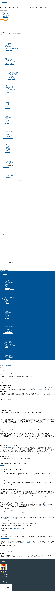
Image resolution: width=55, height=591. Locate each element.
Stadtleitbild (7, 45)
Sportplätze (8, 145)
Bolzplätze (8, 146)
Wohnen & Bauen (7, 114)
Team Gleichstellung (9, 85)
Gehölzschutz (8, 169)
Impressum (3, 559)
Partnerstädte (7, 39)
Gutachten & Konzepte (9, 51)
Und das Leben (4, 129)
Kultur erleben (7, 244)
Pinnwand (7, 103)
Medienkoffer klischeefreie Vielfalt (13, 83)
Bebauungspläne (9, 50)
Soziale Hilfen (7, 113)
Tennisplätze (8, 147)
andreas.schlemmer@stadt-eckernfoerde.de (31, 422)
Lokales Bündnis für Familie (9, 155)
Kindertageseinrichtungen (9, 131)
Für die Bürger (4, 94)
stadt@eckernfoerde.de (17, 528)
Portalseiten (4, 12)
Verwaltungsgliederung (8, 67)
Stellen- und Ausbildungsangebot (10, 89)
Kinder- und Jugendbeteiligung (9, 64)
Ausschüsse (6, 57)
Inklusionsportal (7, 108)
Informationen (8, 105)
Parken (7, 53)
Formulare (6, 122)
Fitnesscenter (8, 149)
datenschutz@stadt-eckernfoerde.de (44, 389)
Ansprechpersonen (8, 117)
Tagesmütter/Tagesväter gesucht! (10, 156)
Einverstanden (2, 465)
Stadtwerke (5, 16)
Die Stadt (3, 36)
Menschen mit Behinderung (9, 111)
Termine (7, 102)
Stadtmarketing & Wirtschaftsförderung (9, 15)
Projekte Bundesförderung (9, 154)
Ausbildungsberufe (9, 92)
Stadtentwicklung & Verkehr (9, 46)
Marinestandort (7, 44)
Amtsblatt (6, 116)
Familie (4, 343)
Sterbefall (6, 112)
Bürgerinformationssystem (9, 119)
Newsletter (6, 124)
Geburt (6, 96)
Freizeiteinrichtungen (8, 152)
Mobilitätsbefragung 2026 (9, 165)
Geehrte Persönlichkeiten (9, 42)
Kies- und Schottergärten (10, 175)
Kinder (6, 97)
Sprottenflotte (7, 166)
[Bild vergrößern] (3, 568)
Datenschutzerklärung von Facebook (35, 477)
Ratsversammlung (7, 56)
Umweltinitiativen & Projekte (10, 173)
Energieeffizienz (7, 163)
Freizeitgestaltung (7, 139)
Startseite (3, 379)
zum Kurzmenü (4, 3)
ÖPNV (7, 52)
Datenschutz (45, 505)
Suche (19, 33)
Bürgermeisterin (7, 201)
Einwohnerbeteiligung (8, 63)
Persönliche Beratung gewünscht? (13, 72)
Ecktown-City (7, 158)
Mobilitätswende (7, 164)
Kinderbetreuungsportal (10, 98)
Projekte (7, 80)
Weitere (7, 150)
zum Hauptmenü (4, 2)
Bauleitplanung (8, 47)
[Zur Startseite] (11, 24)
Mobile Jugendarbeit (8, 153)
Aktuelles (6, 37)
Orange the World (10, 81)
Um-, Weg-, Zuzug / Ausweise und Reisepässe (11, 209)
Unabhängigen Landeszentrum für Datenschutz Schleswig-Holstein (31, 542)
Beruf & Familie (10, 75)
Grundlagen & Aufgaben (10, 86)
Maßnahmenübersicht (9, 162)
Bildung (4, 130)
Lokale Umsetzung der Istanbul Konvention (14, 84)
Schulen (6, 132)
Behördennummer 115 (8, 118)
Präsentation (5, 183)
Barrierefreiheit (4, 561)
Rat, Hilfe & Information (9, 71)
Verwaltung (5, 66)
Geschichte (6, 38)
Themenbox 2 (8, 110)
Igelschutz (6, 176)
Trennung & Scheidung (11, 78)
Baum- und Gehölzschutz (8, 168)
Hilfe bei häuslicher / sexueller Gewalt (13, 73)
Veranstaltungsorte (8, 141)
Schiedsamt (6, 127)
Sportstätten (7, 143)
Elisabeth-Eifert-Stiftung (8, 120)
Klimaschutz (5, 160)
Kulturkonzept (7, 140)
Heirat (6, 100)
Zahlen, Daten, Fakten (8, 43)
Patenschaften (8, 40)
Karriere (7, 91)
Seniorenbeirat (8, 60)
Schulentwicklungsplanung (9, 135)
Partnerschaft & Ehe (11, 77)
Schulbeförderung (7, 133)
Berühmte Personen (8, 41)
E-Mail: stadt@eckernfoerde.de (9, 582)
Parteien (6, 62)
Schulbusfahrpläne (8, 134)
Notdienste (6, 229)
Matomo (9, 447)
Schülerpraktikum (9, 93)
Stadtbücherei (5, 17)
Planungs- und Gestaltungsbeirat (11, 61)
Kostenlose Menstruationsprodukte (13, 82)
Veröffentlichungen (8, 128)
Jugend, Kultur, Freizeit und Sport (8, 138)
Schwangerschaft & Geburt (12, 74)
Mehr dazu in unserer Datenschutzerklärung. (7, 9)
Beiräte (6, 58)
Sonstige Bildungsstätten (8, 137)
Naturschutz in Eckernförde (9, 170)
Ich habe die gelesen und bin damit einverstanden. (12, 373)
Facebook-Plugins (48, 473)
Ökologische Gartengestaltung (9, 174)
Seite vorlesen (5, 13)
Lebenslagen (5, 95)
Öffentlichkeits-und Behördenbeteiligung (12, 48)
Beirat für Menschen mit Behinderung (12, 59)
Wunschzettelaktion (8, 159)
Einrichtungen (7, 121)
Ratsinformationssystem (8, 126)
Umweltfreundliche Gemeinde (11, 171)
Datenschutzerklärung (8, 373)
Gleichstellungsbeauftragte (9, 69)
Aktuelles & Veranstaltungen (10, 70)
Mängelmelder (7, 123)
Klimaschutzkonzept (8, 161)
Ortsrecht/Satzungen (8, 88)
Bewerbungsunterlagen (10, 90)
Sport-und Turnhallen (9, 144)
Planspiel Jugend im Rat (8, 65)
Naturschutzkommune (9, 172)
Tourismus (4, 14)
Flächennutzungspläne (9, 54)
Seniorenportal (7, 101)
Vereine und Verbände (8, 142)
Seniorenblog (8, 106)
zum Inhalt (3, 1)
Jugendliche (7, 99)
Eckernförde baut (9, 49)
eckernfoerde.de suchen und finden (5, 33)
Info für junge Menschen (11, 79)
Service (4, 115)
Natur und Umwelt (6, 167)
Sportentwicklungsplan (8, 151)
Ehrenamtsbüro (7, 157)
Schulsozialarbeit (7, 136)
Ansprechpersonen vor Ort (9, 87)
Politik (4, 55)
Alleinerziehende (10, 76)
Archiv (7, 107)
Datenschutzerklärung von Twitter (42, 485)
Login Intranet (4, 562)
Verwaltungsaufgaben (8, 68)
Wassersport (8, 148)
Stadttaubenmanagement (9, 177)
